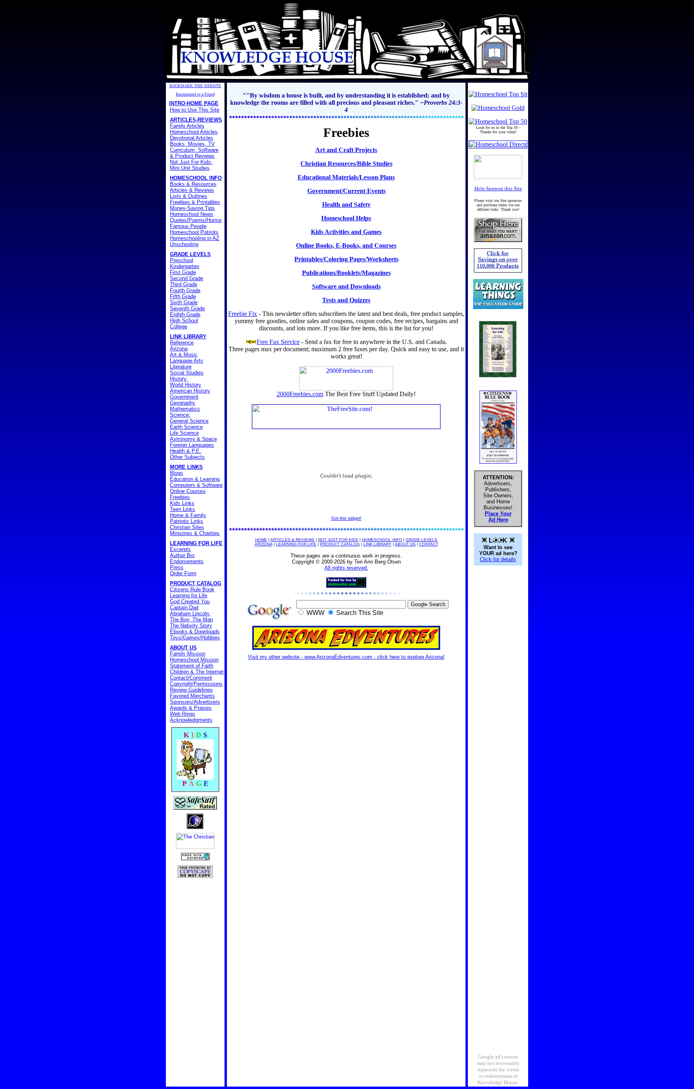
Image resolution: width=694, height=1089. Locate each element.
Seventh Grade (187, 308)
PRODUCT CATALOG (340, 544)
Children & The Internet (197, 672)
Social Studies (187, 373)
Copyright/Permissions (196, 684)
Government (184, 397)
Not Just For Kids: (191, 162)
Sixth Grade (184, 302)
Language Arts (186, 361)
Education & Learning (195, 479)
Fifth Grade (183, 296)
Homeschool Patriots (194, 232)
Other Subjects (187, 457)
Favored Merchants (192, 696)
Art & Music (184, 355)
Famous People (188, 226)
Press (177, 567)
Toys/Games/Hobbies (195, 638)
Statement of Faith (191, 666)
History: (179, 379)
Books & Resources (193, 184)
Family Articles (187, 126)
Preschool (181, 260)
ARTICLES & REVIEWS (292, 539)
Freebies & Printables (195, 202)
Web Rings (182, 714)
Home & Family (188, 515)
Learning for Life (188, 595)
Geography (182, 403)
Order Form (183, 573)
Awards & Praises (191, 708)
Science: (180, 415)
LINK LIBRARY (377, 544)
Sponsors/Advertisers (195, 702)
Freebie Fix (242, 313)
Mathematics (185, 409)
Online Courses (188, 491)
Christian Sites (187, 527)
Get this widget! (346, 518)
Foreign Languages (192, 445)
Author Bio (182, 555)
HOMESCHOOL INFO (382, 539)
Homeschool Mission (194, 660)
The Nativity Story (191, 626)
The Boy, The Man (191, 620)
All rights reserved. (346, 568)
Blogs (176, 473)
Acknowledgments (191, 720)
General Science (189, 421)
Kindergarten (184, 266)
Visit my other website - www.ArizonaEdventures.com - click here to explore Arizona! (346, 657)
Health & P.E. (185, 451)
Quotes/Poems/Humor (196, 220)
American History (190, 391)
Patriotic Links (186, 521)
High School (184, 321)
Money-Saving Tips (192, 208)
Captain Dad (184, 608)
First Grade (183, 272)
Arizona (179, 349)
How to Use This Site (194, 110)
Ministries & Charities (195, 533)
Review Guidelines (191, 690)
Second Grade (186, 278)
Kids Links (182, 503)
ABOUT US (405, 544)
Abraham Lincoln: (190, 614)
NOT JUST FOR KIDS (338, 539)
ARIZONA (263, 544)
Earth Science (186, 427)
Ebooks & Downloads (195, 632)
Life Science (184, 433)
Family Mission (187, 654)
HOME (261, 539)
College (178, 327)
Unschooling (184, 244)
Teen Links (182, 509)
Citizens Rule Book (192, 589)
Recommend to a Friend (195, 94)
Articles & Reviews (192, 190)
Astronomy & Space (193, 439)
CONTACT (428, 544)
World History (185, 385)
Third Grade (183, 284)
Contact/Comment (191, 678)
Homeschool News (191, 214)
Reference (182, 343)
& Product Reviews (192, 156)
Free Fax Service (278, 341)
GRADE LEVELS (421, 539)
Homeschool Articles (194, 132)
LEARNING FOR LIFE (296, 544)
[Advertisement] (498, 692)
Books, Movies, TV (192, 144)
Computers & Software (196, 485)
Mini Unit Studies (190, 168)
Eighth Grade (185, 314)
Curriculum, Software (194, 150)
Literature (181, 367)
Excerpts (180, 549)
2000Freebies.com (300, 394)
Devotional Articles (191, 138)
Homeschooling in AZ (194, 238)
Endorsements (187, 561)
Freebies (180, 497)
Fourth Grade (185, 290)
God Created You (190, 601)
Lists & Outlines (188, 196)
